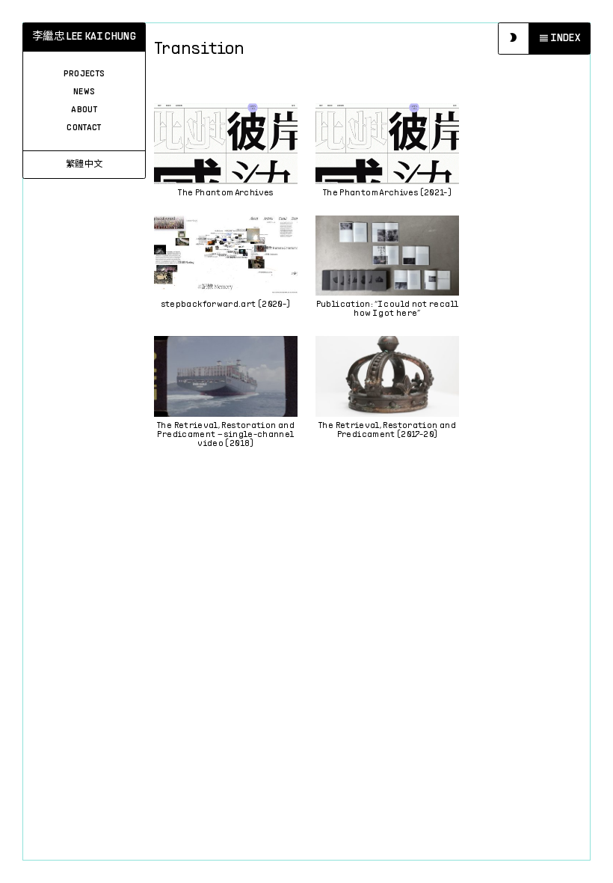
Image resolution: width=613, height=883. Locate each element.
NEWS (84, 92)
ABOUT (84, 110)
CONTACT (84, 127)
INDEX (565, 38)
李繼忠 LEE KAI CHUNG (84, 37)
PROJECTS (84, 74)
